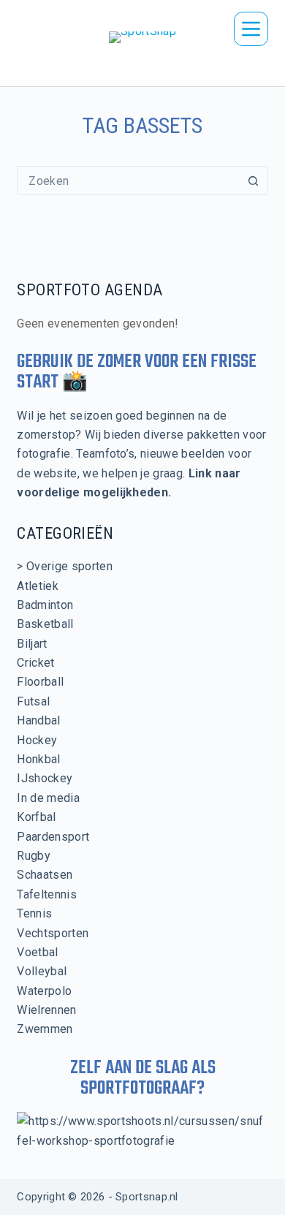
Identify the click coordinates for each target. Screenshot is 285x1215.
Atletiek (37, 586)
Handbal (38, 720)
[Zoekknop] (253, 180)
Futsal (33, 701)
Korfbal (36, 817)
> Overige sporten (64, 566)
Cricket (35, 663)
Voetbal (37, 952)
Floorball (40, 682)
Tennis (34, 913)
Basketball (45, 624)
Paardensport (53, 837)
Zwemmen (44, 1029)
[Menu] (251, 29)
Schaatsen (44, 875)
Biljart (32, 644)
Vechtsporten (52, 933)
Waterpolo (44, 991)
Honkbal (38, 759)
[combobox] (128, 180)
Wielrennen (46, 1010)
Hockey (37, 740)
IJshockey (44, 778)
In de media (48, 798)
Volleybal (41, 971)
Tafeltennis (47, 894)
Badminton (45, 605)
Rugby (33, 856)
